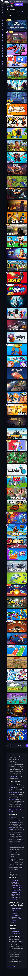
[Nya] (2, 12)
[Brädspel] (2, 37)
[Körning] (2, 45)
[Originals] (2, 20)
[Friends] (2, 4)
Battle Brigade (16, 891)
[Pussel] (2, 53)
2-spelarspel (13, 776)
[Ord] (2, 50)
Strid (11, 6)
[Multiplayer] (2, 23)
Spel (8, 6)
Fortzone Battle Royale (17, 919)
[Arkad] (2, 32)
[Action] (2, 29)
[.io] (2, 40)
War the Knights (17, 889)
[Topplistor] (2, 25)
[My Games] (7, 4)
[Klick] (2, 43)
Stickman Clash (16, 892)
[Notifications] (11, 4)
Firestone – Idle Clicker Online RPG (17, 886)
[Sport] (2, 61)
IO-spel (11, 817)
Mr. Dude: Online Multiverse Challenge (17, 913)
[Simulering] (2, 56)
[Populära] (2, 15)
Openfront (15, 880)
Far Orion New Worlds (16, 810)
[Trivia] (2, 66)
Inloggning (19, 5)
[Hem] (2, 7)
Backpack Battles (14, 793)
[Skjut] (2, 58)
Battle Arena (13, 799)
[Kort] (2, 48)
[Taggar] (2, 70)
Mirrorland (12, 808)
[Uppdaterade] (2, 17)
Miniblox (16, 822)
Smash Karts (16, 884)
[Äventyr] (2, 35)
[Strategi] (2, 64)
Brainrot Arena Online (16, 909)
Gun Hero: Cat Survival (16, 898)
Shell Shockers (16, 894)
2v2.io (14, 896)
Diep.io (11, 787)
